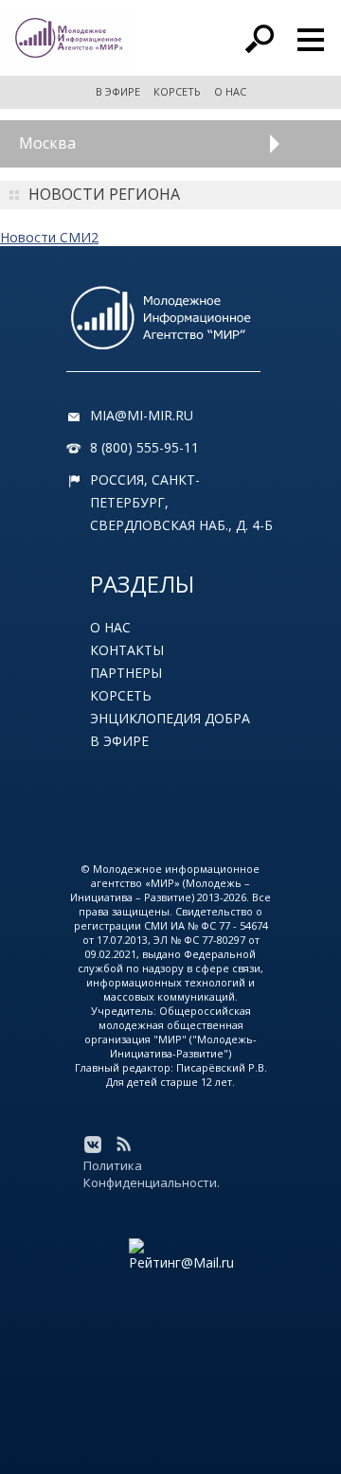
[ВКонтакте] (92, 1144)
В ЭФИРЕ (118, 91)
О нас (110, 627)
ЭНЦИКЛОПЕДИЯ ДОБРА (170, 718)
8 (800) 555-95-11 (144, 447)
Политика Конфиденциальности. (151, 1174)
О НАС (230, 91)
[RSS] (123, 1144)
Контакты (127, 650)
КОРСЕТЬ (177, 91)
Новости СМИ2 (49, 237)
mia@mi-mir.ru (141, 415)
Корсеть (121, 695)
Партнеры (126, 673)
